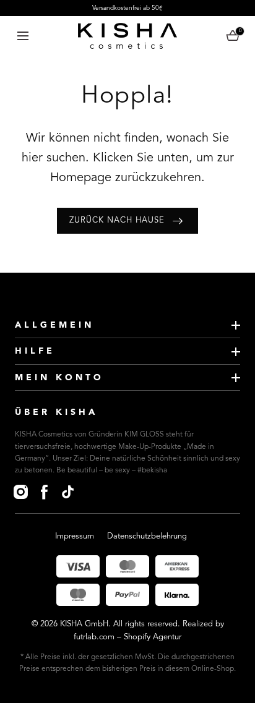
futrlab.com (94, 637)
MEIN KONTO (59, 377)
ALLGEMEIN (54, 325)
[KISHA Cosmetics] (127, 36)
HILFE (35, 351)
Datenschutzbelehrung (147, 536)
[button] (22, 35)
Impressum (74, 536)
